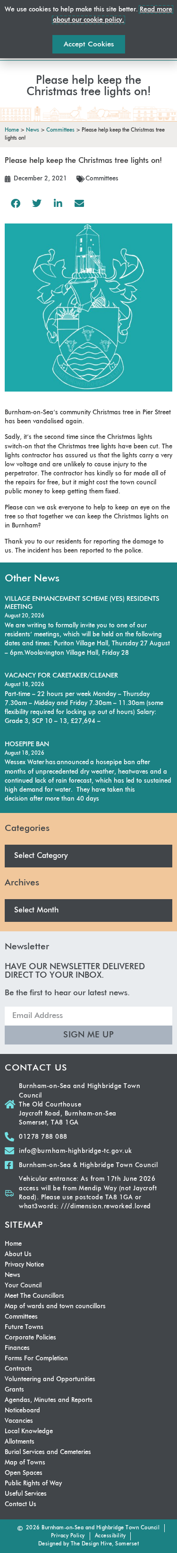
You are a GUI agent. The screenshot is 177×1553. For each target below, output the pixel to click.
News (12, 1275)
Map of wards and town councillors (55, 1306)
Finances (17, 1348)
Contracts (18, 1369)
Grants (14, 1390)
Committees (101, 179)
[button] (15, 203)
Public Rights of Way (33, 1484)
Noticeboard (22, 1411)
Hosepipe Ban (27, 744)
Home (13, 1244)
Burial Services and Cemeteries (48, 1452)
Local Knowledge (29, 1431)
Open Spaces (23, 1473)
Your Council (23, 1286)
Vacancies (19, 1421)
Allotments (19, 1442)
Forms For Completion (36, 1359)
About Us (18, 1254)
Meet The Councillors (34, 1296)
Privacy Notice (24, 1265)
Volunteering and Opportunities (50, 1379)
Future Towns (24, 1327)
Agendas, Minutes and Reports (49, 1400)
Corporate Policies (30, 1338)
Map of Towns (25, 1463)
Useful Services (26, 1494)
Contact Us (20, 1504)
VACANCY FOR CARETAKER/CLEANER (61, 675)
